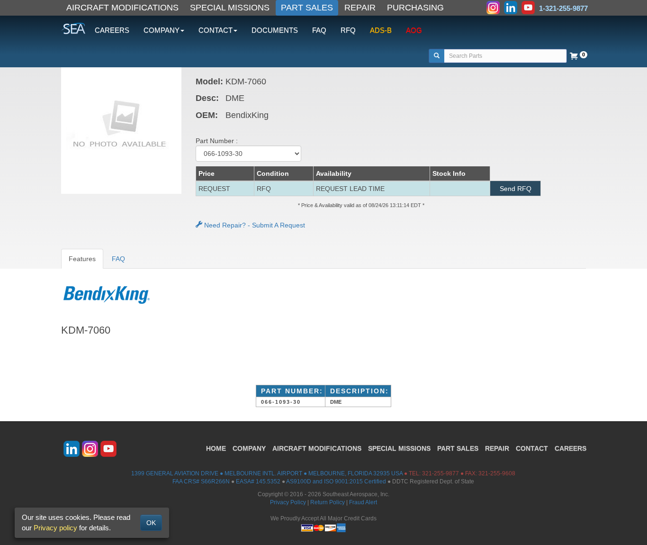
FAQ (319, 30)
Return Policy (327, 502)
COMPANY (249, 448)
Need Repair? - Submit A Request (253, 225)
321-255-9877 (440, 473)
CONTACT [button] (215, 30)
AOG (414, 30)
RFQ (348, 30)
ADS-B (381, 30)
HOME (216, 448)
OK (151, 523)
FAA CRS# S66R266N (201, 481)
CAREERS (112, 30)
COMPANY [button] (162, 30)
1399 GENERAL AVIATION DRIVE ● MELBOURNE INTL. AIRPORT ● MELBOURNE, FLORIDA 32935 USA (267, 473)
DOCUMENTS (275, 30)
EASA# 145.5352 (258, 481)
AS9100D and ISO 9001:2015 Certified (336, 481)
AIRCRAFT (316, 448)
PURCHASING (415, 7)
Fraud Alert (363, 502)
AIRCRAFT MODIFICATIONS (122, 7)
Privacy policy (55, 528)
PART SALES (307, 7)
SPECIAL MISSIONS (230, 7)
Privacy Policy (288, 502)
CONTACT (532, 448)
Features (82, 259)
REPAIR (360, 7)
